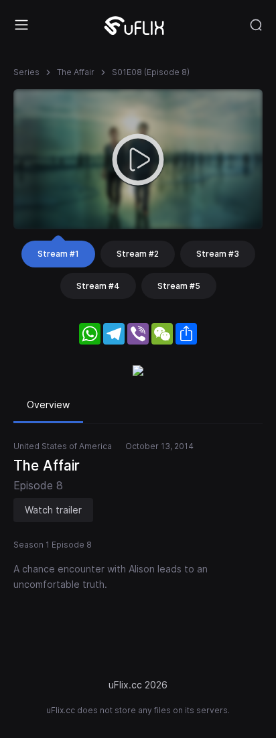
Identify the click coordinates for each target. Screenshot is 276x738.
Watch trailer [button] (53, 509)
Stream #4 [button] (98, 286)
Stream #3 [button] (217, 254)
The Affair (75, 72)
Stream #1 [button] (58, 254)
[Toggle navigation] (21, 24)
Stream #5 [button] (178, 286)
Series (26, 72)
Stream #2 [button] (138, 254)
